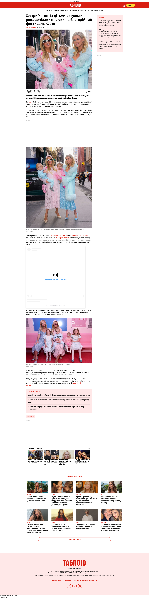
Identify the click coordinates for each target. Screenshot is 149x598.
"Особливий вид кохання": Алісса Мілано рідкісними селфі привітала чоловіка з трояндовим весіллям (111, 527)
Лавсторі (83, 10)
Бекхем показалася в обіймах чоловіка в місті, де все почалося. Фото (36, 499)
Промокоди (93, 580)
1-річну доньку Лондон (79, 236)
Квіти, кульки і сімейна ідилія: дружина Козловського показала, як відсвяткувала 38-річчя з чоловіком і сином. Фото (110, 44)
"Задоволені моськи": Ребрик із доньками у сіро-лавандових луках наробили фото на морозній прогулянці (110, 23)
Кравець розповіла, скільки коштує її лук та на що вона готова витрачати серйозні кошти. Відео (86, 501)
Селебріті (49, 10)
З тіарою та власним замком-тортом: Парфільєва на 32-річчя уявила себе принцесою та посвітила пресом (37, 528)
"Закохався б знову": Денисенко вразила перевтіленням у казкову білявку (111, 500)
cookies (16, 595)
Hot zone (90, 10)
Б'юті (66, 10)
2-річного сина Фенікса (58, 236)
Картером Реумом (62, 238)
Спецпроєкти (98, 10)
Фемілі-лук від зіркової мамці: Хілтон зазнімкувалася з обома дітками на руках (59, 395)
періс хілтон (30, 416)
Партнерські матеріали (81, 580)
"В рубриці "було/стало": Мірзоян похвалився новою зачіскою (86, 527)
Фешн (62, 10)
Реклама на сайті (57, 580)
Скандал (56, 10)
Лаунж (101, 17)
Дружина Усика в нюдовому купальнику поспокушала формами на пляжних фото (61, 527)
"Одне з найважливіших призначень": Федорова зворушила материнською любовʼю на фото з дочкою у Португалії (61, 501)
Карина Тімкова (31, 27)
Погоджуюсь (4, 597)
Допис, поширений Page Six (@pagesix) (55, 305)
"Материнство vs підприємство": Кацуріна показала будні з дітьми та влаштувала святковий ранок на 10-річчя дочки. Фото (110, 33)
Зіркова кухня (74, 10)
